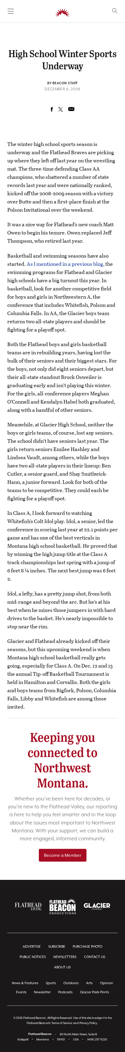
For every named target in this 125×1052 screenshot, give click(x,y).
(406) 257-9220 (97, 1039)
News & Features (25, 983)
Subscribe (56, 947)
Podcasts (65, 992)
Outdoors (71, 983)
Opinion (106, 983)
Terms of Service (61, 1023)
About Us (62, 967)
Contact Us (94, 957)
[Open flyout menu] (11, 11)
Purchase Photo (87, 947)
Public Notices (33, 957)
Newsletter (42, 992)
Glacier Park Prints (94, 992)
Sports (51, 983)
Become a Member (62, 855)
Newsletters (64, 957)
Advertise (32, 947)
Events (21, 992)
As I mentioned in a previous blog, (65, 264)
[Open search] (115, 10)
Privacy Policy (88, 1023)
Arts (89, 983)
